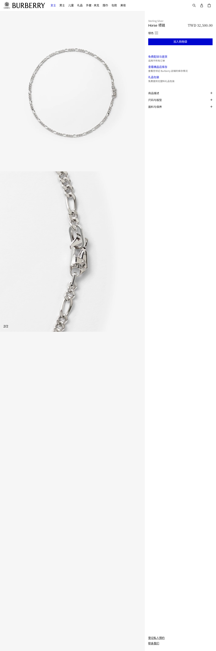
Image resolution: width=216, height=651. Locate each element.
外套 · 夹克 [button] (92, 5)
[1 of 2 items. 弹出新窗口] (72, 91)
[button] (180, 41)
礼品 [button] (80, 5)
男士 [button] (62, 5)
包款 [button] (114, 5)
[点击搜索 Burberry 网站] (194, 5)
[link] (156, 638)
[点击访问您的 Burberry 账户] (202, 5)
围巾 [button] (105, 5)
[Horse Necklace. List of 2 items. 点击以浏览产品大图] (72, 171)
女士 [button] (53, 5)
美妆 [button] (123, 5)
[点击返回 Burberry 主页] (28, 5)
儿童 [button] (71, 5)
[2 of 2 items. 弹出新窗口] (72, 251)
